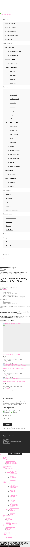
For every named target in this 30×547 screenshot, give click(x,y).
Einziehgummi (13, 111)
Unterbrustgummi (14, 99)
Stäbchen (12, 162)
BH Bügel (12, 146)
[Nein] (20, 546)
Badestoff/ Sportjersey (12, 210)
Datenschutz (6, 443)
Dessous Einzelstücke (11, 241)
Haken (11, 138)
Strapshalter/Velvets (15, 150)
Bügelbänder (13, 142)
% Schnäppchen (7, 214)
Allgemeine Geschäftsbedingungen (12, 441)
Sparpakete (9, 39)
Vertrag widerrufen (15, 453)
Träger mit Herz (14, 63)
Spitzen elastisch (10, 23)
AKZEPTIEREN (4, 546)
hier (20, 404)
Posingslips (9, 245)
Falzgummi (12, 107)
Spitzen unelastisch (11, 27)
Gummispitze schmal (18, 272)
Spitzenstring (13, 83)
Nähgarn (12, 186)
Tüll (7, 202)
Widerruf (5, 440)
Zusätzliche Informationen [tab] (10, 303)
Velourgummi (19, 317)
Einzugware (9, 198)
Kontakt (5, 438)
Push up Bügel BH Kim (15, 51)
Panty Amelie (13, 75)
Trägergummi (13, 95)
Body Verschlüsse (14, 154)
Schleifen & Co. (13, 130)
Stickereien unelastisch (12, 35)
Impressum (6, 439)
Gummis (10, 272)
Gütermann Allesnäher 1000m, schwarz (14, 381)
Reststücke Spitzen (11, 218)
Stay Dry (8, 206)
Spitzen (5, 19)
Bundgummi (13, 114)
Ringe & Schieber (14, 134)
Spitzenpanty (13, 79)
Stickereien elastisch (11, 31)
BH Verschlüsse (13, 126)
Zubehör (8, 226)
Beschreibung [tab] (7, 302)
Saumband (12, 182)
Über (4, 436)
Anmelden (6, 255)
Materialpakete (7, 43)
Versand (5, 289)
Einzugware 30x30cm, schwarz (11, 354)
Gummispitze (13, 103)
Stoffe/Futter (9, 230)
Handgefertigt (7, 238)
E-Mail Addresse (7, 418)
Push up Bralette (14, 55)
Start (1, 272)
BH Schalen (12, 174)
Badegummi (13, 118)
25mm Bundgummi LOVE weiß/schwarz (14, 368)
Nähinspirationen (8, 234)
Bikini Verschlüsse (14, 158)
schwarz (13, 317)
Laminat (8, 194)
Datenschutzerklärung (20, 428)
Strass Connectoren (15, 166)
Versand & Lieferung (8, 435)
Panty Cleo (12, 71)
